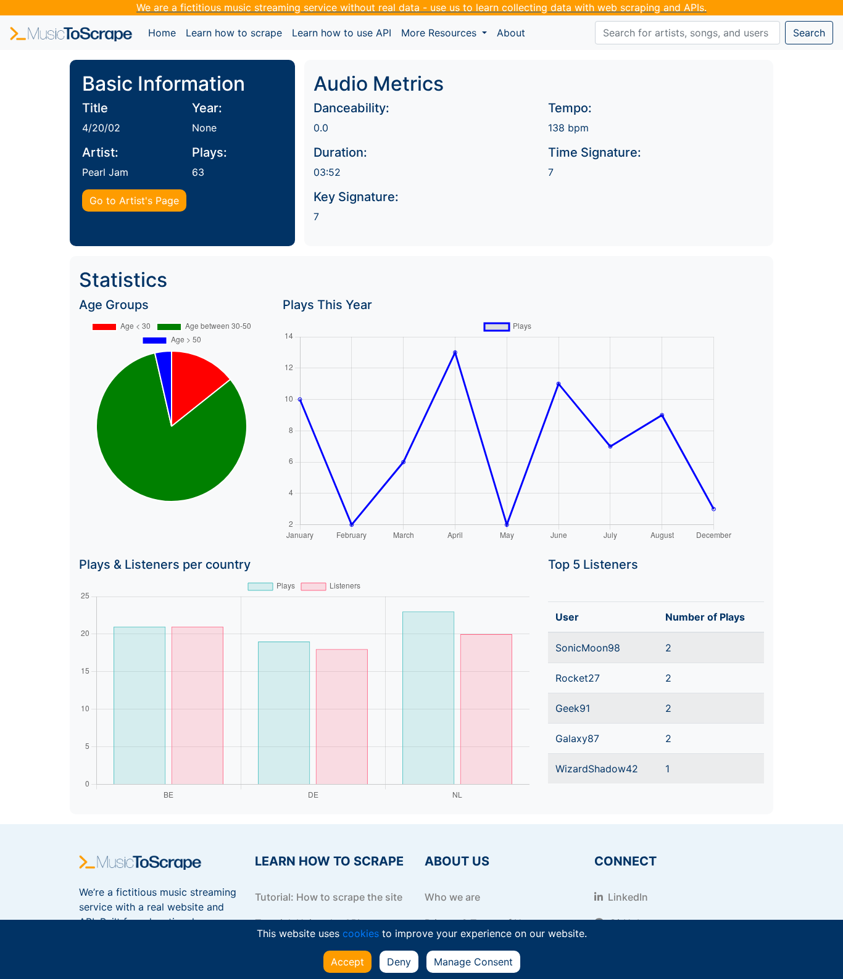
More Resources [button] (440, 33)
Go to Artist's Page (134, 200)
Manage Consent (473, 962)
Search (809, 33)
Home (164, 32)
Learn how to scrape (234, 33)
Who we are (452, 897)
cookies (361, 933)
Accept (347, 962)
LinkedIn (626, 897)
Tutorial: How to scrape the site (328, 897)
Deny (399, 962)
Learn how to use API (341, 33)
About (511, 33)
